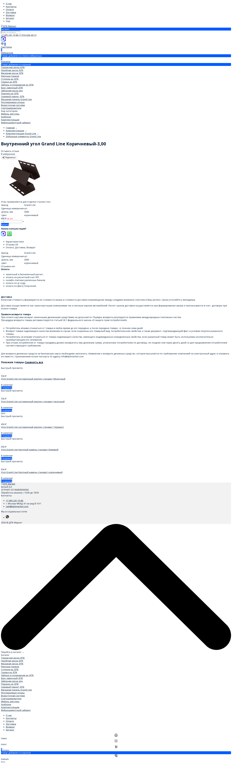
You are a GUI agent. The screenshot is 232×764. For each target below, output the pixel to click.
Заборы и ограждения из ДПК (17, 84)
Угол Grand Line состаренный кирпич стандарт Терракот (32, 427)
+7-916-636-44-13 (27, 35)
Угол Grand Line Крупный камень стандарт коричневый (31, 472)
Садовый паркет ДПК (12, 96)
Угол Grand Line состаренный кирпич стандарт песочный (33, 401)
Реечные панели (10, 76)
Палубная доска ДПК (12, 70)
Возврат (10, 15)
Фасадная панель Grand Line (16, 99)
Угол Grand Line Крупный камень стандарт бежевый (29, 449)
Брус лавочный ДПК (12, 87)
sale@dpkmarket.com (17, 506)
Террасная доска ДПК (13, 67)
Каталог (10, 18)
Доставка (11, 12)
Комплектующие (10, 119)
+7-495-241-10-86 (10, 35)
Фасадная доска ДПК (12, 73)
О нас (9, 3)
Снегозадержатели (11, 108)
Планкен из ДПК (10, 93)
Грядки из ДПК (9, 81)
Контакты (11, 6)
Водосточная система (13, 105)
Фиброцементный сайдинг (16, 122)
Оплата (10, 9)
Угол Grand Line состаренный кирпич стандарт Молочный (33, 378)
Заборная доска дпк (12, 90)
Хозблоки (6, 116)
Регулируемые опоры (13, 102)
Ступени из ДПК (9, 79)
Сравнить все (34, 362)
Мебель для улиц (10, 113)
